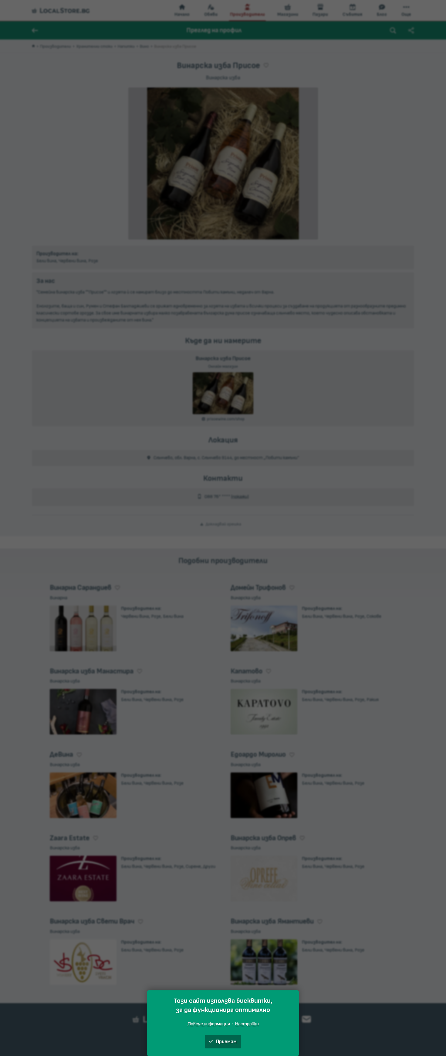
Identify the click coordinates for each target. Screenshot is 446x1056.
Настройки (247, 1024)
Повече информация (209, 1024)
